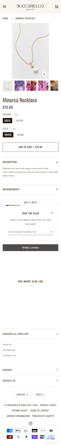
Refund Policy (20, 410)
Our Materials (9, 350)
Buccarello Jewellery (19, 405)
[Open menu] (8, 6)
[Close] (53, 211)
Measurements (11, 189)
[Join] (48, 231)
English (21, 394)
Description (10, 162)
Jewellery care (9, 355)
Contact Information (18, 416)
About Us (7, 344)
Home (5, 18)
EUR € (39, 394)
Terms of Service (39, 410)
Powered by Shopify (43, 416)
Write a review (30, 247)
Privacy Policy (48, 405)
